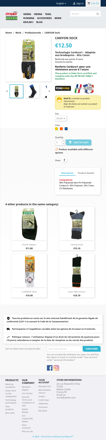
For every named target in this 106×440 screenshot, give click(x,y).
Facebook (49, 368)
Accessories (44, 18)
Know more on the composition (11, 393)
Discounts (43, 407)
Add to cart (78, 142)
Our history (27, 393)
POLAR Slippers (29, 244)
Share (64, 160)
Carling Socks (77, 244)
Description (67, 173)
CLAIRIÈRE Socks (29, 291)
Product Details (86, 173)
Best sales (10, 413)
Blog (39, 22)
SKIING (27, 14)
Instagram (56, 368)
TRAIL (48, 14)
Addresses (43, 403)
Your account (44, 381)
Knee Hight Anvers (76, 291)
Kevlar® (28, 22)
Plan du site (27, 431)
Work (58, 18)
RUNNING (28, 18)
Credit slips (44, 400)
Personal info (45, 386)
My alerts (43, 410)
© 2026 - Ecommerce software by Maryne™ (53, 436)
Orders (42, 396)
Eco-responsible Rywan (27, 418)
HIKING (38, 14)
